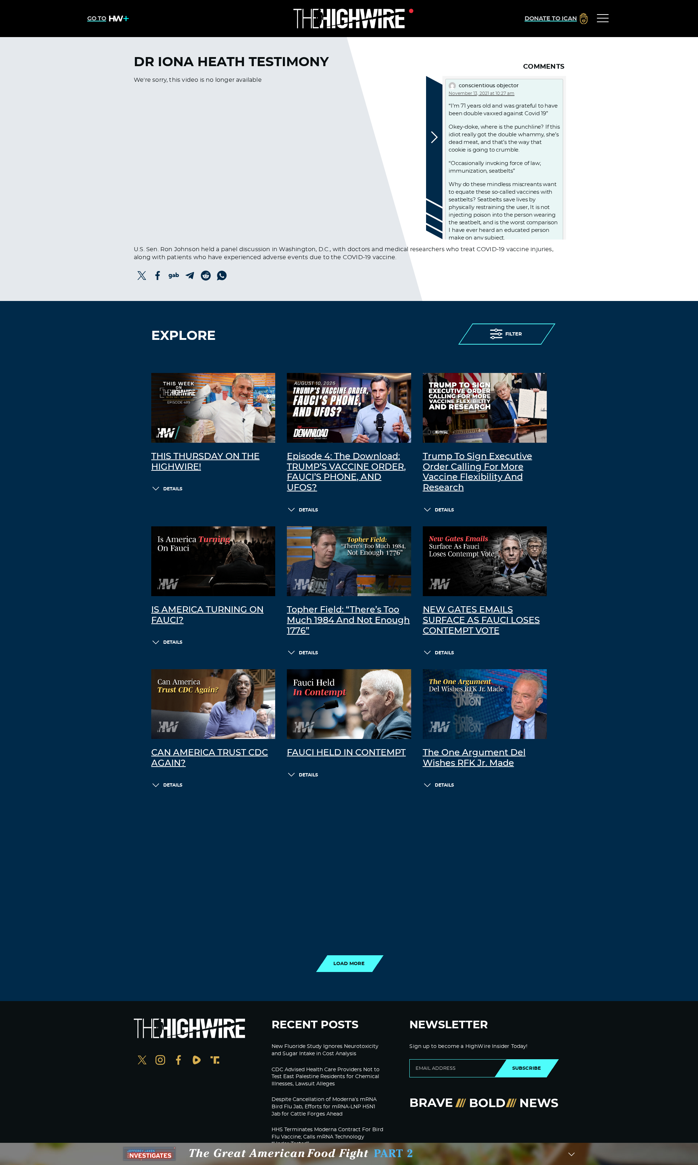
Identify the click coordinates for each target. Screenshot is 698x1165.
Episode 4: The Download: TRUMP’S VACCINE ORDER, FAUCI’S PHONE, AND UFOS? (346, 472)
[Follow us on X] (142, 1061)
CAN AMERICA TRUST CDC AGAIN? (209, 758)
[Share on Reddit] (206, 276)
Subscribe (526, 1068)
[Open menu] (603, 19)
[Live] (349, 18)
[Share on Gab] (174, 276)
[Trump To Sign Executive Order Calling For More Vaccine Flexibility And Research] (485, 408)
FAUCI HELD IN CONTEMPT (346, 752)
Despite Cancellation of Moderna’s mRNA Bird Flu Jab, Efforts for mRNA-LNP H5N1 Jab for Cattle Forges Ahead (324, 1106)
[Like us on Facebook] (178, 1061)
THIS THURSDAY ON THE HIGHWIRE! (205, 461)
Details (172, 489)
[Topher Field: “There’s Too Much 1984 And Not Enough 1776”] (349, 561)
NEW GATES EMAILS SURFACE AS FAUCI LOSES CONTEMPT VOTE (481, 620)
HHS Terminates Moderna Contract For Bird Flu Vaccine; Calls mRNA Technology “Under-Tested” (327, 1136)
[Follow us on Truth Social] (214, 1061)
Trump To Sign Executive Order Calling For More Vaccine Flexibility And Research (477, 472)
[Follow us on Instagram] (160, 1061)
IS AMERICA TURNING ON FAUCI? (207, 615)
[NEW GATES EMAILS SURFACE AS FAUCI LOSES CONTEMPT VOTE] (485, 561)
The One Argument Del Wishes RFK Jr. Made (474, 758)
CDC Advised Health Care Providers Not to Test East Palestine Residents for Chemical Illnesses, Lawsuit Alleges (326, 1076)
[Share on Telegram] (190, 276)
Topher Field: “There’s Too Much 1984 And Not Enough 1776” (348, 620)
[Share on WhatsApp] (222, 276)
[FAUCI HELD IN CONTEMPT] (349, 704)
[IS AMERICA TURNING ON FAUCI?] (213, 561)
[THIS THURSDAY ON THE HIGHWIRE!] (213, 408)
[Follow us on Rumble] (196, 1061)
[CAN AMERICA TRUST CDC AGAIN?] (213, 704)
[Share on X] (142, 276)
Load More (349, 963)
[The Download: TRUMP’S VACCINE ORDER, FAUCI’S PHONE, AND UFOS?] (349, 408)
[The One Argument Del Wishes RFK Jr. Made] (485, 704)
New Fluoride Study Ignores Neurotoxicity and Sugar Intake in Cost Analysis (325, 1050)
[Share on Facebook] (158, 276)
